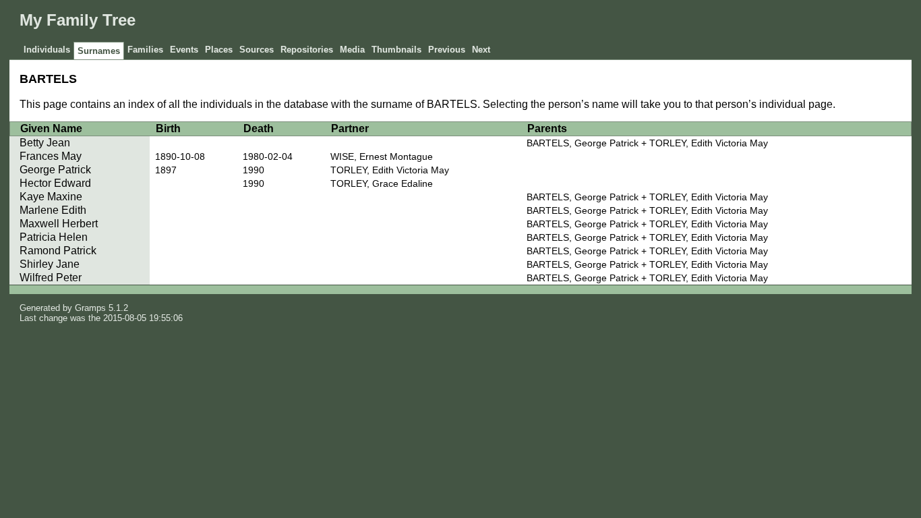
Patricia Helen (54, 237)
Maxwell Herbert (59, 223)
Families (145, 50)
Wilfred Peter (51, 277)
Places (219, 50)
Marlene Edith (53, 210)
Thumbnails (396, 50)
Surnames (99, 51)
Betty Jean (45, 142)
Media (352, 50)
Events (184, 50)
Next (481, 50)
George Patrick (55, 169)
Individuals (47, 50)
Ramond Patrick (58, 250)
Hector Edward (55, 183)
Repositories (306, 50)
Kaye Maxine (51, 196)
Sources (256, 50)
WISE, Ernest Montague (381, 156)
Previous (446, 50)
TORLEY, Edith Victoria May (389, 170)
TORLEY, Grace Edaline (381, 183)
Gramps (90, 308)
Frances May (51, 156)
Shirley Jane (50, 264)
